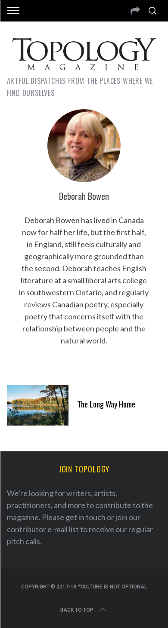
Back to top (76, 610)
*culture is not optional (112, 587)
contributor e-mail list (43, 529)
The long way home (106, 404)
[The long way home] (38, 405)
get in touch (85, 517)
